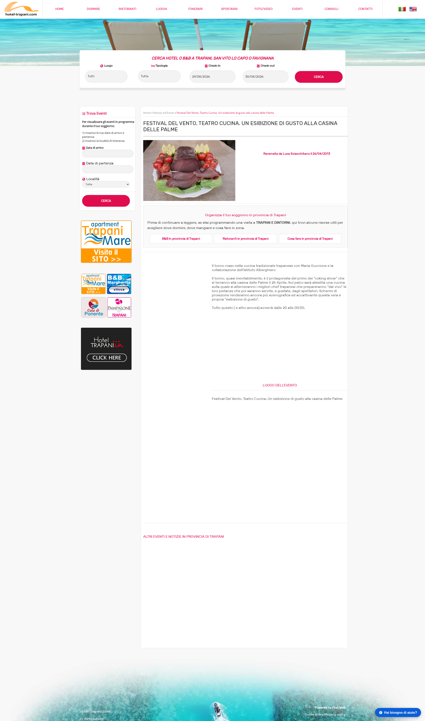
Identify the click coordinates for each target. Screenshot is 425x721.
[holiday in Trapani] (413, 9)
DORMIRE (93, 9)
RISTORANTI (127, 9)
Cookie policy (314, 714)
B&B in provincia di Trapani (181, 239)
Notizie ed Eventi (163, 113)
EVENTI (297, 9)
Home (147, 113)
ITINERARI (195, 9)
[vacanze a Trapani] (402, 9)
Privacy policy (335, 714)
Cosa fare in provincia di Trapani (310, 239)
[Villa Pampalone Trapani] (119, 307)
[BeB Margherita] (119, 284)
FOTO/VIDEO (263, 9)
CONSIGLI (331, 9)
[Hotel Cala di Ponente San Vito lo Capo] (93, 307)
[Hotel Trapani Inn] (106, 369)
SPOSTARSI (229, 9)
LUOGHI (161, 9)
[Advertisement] (106, 447)
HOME (59, 9)
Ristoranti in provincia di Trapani (246, 239)
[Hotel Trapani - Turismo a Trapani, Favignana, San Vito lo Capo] (21, 15)
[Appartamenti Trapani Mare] (93, 284)
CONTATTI (365, 9)
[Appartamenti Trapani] (106, 262)
